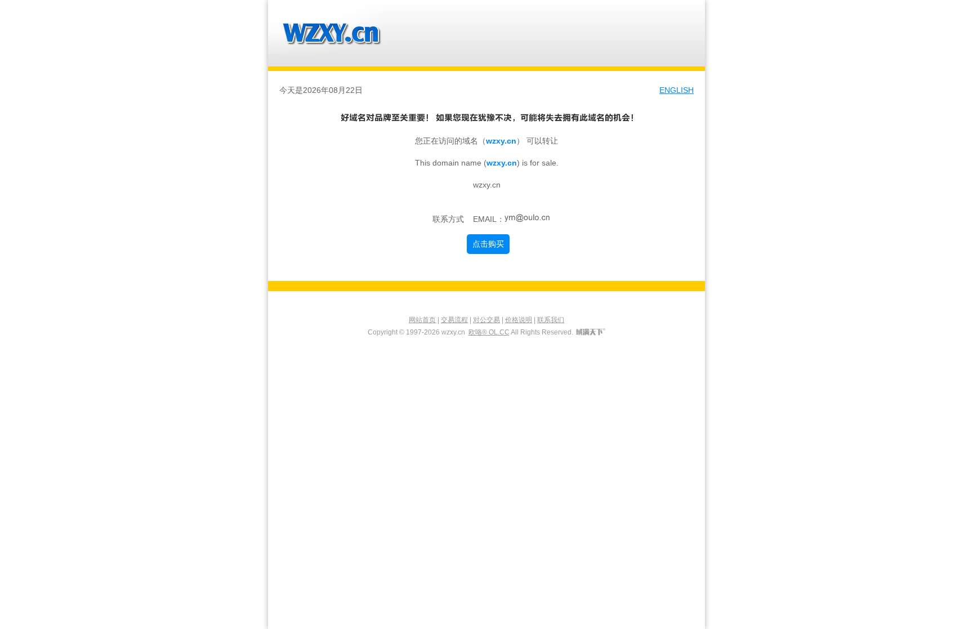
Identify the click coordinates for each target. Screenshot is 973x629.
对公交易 (486, 320)
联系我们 (550, 320)
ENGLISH (676, 90)
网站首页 (422, 320)
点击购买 (488, 243)
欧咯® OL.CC (489, 332)
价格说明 (518, 320)
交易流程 (454, 320)
